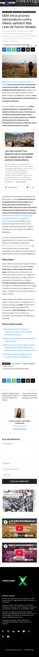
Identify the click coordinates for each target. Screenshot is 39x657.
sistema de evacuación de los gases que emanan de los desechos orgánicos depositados (17, 218)
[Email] (23, 49)
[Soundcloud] (18, 631)
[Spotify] (24, 631)
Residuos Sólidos (17, 12)
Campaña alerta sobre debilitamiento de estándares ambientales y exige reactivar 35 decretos (17, 622)
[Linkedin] (18, 49)
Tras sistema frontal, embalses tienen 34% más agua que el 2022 (29, 395)
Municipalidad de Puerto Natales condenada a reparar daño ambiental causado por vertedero (18, 332)
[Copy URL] (33, 49)
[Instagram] (8, 631)
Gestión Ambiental (12, 9)
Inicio (3, 9)
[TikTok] (29, 631)
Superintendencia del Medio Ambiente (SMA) (16, 368)
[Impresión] (28, 49)
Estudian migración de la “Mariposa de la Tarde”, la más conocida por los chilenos (10, 396)
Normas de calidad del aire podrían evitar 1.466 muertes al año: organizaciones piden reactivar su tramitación (19, 600)
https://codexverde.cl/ (20, 426)
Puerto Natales (16, 363)
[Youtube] (8, 637)
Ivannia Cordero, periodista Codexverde (17, 45)
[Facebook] (4, 49)
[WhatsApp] (14, 49)
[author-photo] (20, 418)
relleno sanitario (7, 366)
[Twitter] (9, 49)
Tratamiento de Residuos (29, 12)
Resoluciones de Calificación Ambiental (16, 246)
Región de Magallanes (29, 363)
